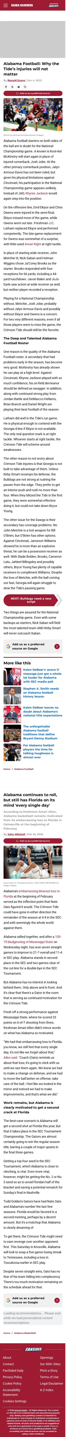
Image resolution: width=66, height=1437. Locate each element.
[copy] (25, 86)
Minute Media (20, 1410)
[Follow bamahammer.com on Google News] (57, 646)
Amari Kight (33, 244)
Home (7, 769)
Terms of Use (49, 1377)
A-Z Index (46, 1390)
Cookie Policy (12, 1383)
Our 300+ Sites (50, 1364)
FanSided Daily (13, 1370)
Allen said (10, 1057)
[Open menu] (6, 5)
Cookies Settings (14, 1401)
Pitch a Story (49, 1370)
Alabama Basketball (25, 1333)
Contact (8, 1364)
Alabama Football (23, 769)
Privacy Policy (12, 1377)
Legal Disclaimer (51, 1383)
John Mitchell (16, 834)
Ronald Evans (16, 80)
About (7, 1357)
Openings (46, 1357)
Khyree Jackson (37, 193)
